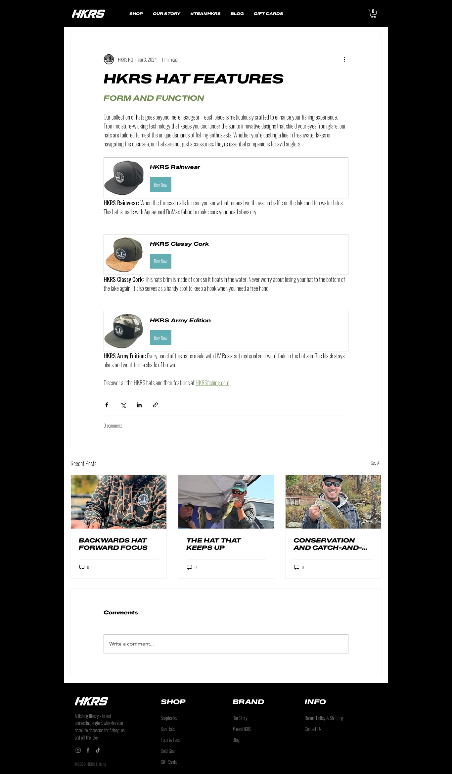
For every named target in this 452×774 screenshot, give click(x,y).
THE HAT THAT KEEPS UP (213, 544)
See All (376, 462)
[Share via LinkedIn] (139, 405)
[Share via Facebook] (107, 405)
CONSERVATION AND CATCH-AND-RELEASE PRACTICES (328, 544)
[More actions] (344, 59)
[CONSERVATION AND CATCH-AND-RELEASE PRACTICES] (333, 502)
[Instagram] (78, 750)
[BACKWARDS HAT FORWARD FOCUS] (118, 502)
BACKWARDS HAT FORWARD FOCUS (113, 544)
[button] (373, 14)
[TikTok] (98, 750)
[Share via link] (155, 405)
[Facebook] (88, 750)
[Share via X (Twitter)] (123, 405)
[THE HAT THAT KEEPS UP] (226, 502)
